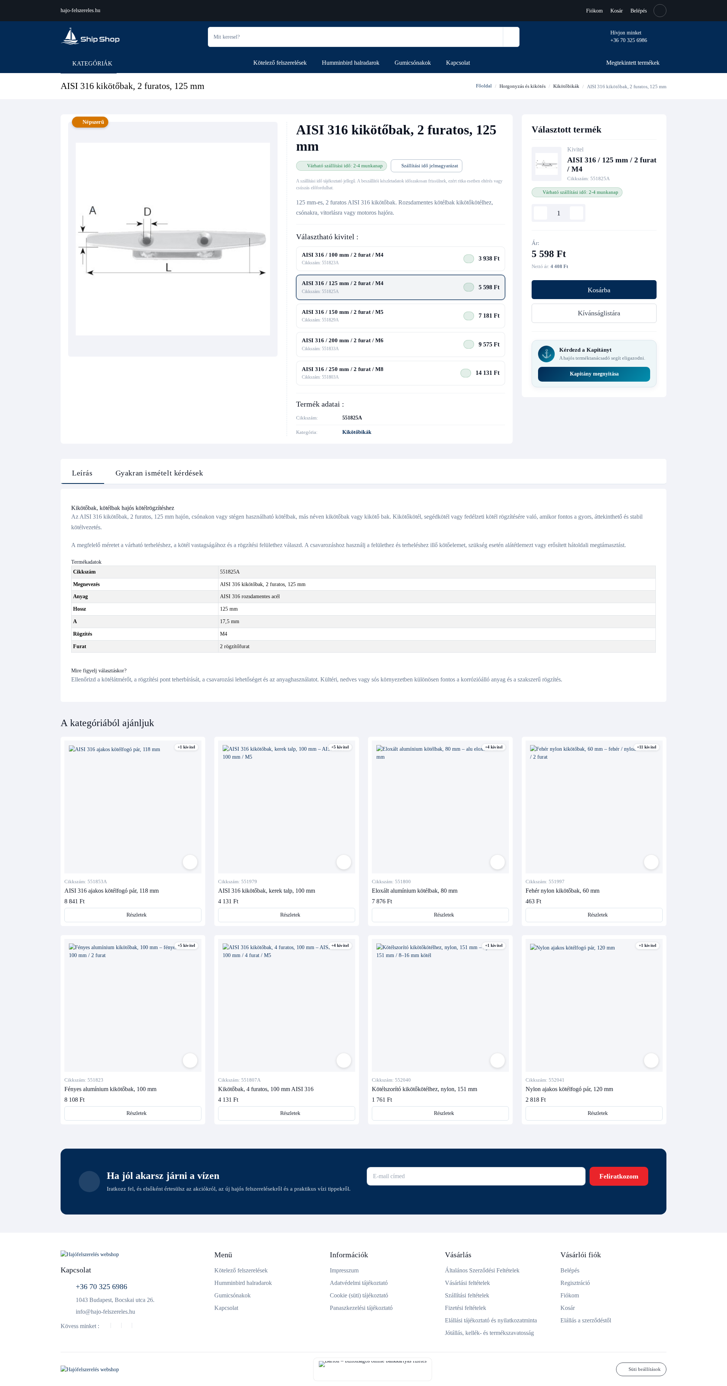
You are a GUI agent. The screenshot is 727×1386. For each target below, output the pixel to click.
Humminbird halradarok (350, 62)
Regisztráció (575, 1283)
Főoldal (483, 86)
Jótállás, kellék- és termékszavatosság (489, 1333)
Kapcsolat (458, 62)
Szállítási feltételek (467, 1295)
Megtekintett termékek (633, 62)
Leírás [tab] (82, 473)
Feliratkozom (618, 1176)
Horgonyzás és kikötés (522, 86)
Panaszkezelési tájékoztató (361, 1308)
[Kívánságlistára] (190, 862)
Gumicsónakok (413, 62)
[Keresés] (511, 37)
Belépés (638, 11)
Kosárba (599, 290)
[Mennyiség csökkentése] (540, 213)
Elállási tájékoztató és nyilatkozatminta (491, 1320)
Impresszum (344, 1270)
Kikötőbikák (566, 86)
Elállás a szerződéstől (585, 1320)
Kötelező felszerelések (280, 62)
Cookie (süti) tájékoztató (359, 1295)
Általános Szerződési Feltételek (482, 1270)
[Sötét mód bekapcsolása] (660, 10)
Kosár (616, 11)
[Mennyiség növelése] (576, 213)
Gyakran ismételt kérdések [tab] (159, 473)
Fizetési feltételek (465, 1308)
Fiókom (594, 11)
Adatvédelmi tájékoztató (359, 1283)
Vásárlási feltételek (467, 1283)
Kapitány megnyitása (594, 374)
